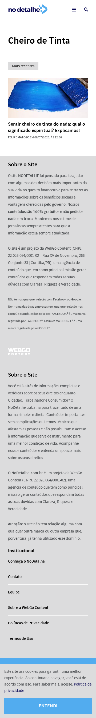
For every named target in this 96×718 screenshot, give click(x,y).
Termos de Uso (20, 638)
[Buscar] (86, 9)
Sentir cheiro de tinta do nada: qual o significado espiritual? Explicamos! (46, 127)
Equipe (14, 592)
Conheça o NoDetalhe (26, 561)
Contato (15, 576)
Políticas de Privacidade (28, 623)
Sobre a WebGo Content (28, 607)
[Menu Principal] (74, 9)
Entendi (48, 706)
